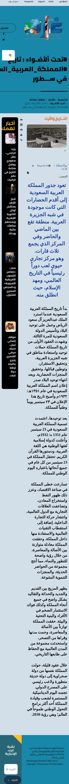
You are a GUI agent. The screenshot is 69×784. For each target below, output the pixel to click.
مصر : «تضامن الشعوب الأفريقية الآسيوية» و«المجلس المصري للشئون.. (9, 281)
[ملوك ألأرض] (46, 28)
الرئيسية (63, 99)
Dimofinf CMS (44, 761)
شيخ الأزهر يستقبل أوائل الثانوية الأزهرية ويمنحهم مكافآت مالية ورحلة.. (10, 216)
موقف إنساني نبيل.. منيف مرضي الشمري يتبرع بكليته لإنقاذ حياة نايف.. (11, 356)
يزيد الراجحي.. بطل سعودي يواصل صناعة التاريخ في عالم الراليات (10, 164)
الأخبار (51, 99)
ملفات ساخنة (37, 99)
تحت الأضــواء (57, 103)
